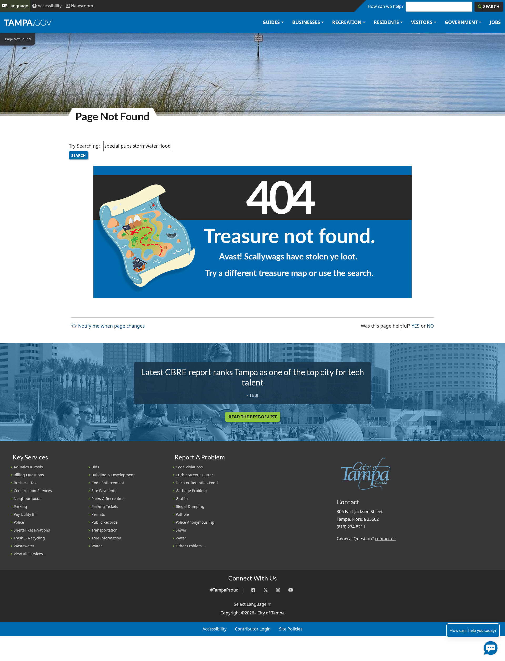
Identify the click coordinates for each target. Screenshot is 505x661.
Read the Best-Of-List (253, 417)
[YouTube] (290, 590)
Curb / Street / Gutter (194, 474)
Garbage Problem (191, 490)
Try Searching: (84, 146)
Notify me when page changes (111, 326)
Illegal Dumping (190, 506)
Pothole (182, 514)
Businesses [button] (306, 22)
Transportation (105, 530)
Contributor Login (253, 629)
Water (97, 545)
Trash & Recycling (29, 537)
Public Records (105, 522)
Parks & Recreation (108, 498)
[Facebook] (253, 590)
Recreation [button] (346, 22)
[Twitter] (265, 590)
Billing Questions (29, 474)
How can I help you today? (473, 630)
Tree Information (106, 537)
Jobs (495, 22)
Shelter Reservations (32, 530)
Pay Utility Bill (26, 514)
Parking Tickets (105, 506)
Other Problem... (190, 545)
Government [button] (461, 22)
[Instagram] (278, 590)
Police (19, 522)
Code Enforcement (108, 482)
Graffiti (182, 498)
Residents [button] (386, 22)
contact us (385, 539)
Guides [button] (271, 22)
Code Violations (189, 466)
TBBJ (253, 395)
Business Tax (25, 482)
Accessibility (214, 629)
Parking (20, 506)
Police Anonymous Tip (195, 522)
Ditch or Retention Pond (197, 482)
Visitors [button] (421, 22)
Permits (98, 514)
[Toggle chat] (489, 647)
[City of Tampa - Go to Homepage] (28, 22)
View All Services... (30, 553)
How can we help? (385, 6)
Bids (95, 466)
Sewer (181, 530)
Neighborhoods (27, 498)
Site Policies (290, 629)
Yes (416, 325)
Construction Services (33, 490)
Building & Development (113, 474)
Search (78, 155)
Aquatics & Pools (28, 466)
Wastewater (24, 545)
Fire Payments (104, 490)
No (430, 325)
